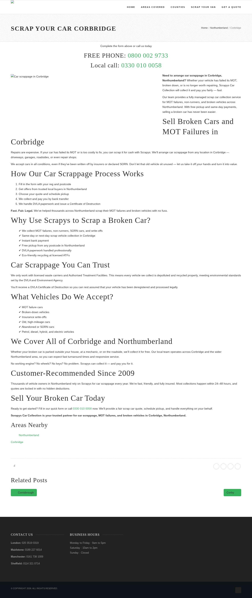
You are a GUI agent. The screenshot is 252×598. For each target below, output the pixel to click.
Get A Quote (231, 7)
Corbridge (17, 442)
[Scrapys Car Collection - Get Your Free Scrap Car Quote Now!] (12, 7)
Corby (231, 492)
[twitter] (223, 466)
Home (131, 7)
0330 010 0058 (141, 65)
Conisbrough (25, 492)
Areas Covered (153, 7)
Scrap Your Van (203, 7)
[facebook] (216, 466)
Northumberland (29, 435)
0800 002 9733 (148, 55)
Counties (178, 7)
